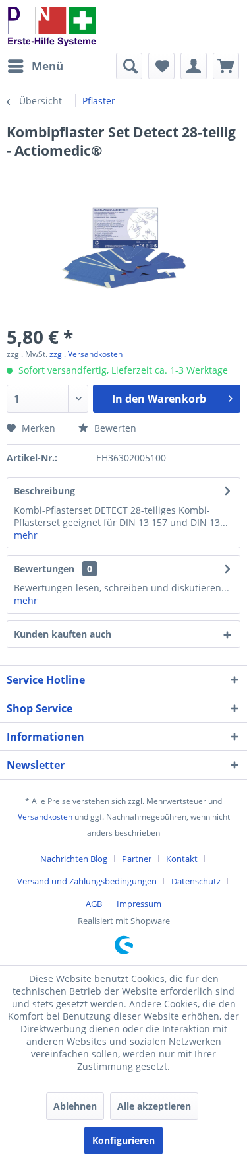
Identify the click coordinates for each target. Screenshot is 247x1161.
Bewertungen (44, 568)
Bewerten (114, 428)
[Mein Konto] (193, 66)
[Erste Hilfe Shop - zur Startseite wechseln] (51, 26)
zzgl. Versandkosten (86, 354)
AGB (94, 904)
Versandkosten (45, 816)
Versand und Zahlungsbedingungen (87, 881)
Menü (47, 65)
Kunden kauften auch (62, 634)
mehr (26, 535)
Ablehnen (75, 1106)
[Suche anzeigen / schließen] (129, 66)
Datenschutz (196, 881)
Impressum (139, 904)
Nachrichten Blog (73, 859)
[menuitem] (35, 66)
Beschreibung (44, 490)
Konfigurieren (123, 1140)
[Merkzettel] (161, 66)
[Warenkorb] (226, 66)
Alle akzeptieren (154, 1106)
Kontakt (182, 859)
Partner (136, 859)
